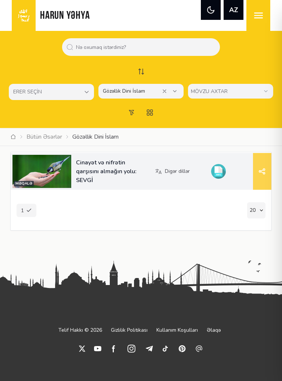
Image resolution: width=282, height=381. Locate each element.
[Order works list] (141, 71)
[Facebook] (113, 348)
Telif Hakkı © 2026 (80, 330)
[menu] (258, 15)
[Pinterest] (182, 349)
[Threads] (199, 348)
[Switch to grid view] (150, 112)
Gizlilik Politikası (129, 330)
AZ (233, 10)
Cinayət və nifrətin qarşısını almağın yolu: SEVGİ (106, 171)
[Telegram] (149, 348)
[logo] (24, 15)
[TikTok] (165, 348)
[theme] (211, 10)
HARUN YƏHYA (65, 16)
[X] (82, 348)
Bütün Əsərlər (44, 137)
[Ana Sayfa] (13, 137)
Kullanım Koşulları (177, 330)
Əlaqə (214, 330)
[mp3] (218, 171)
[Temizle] (164, 91)
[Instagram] (131, 348)
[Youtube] (97, 348)
